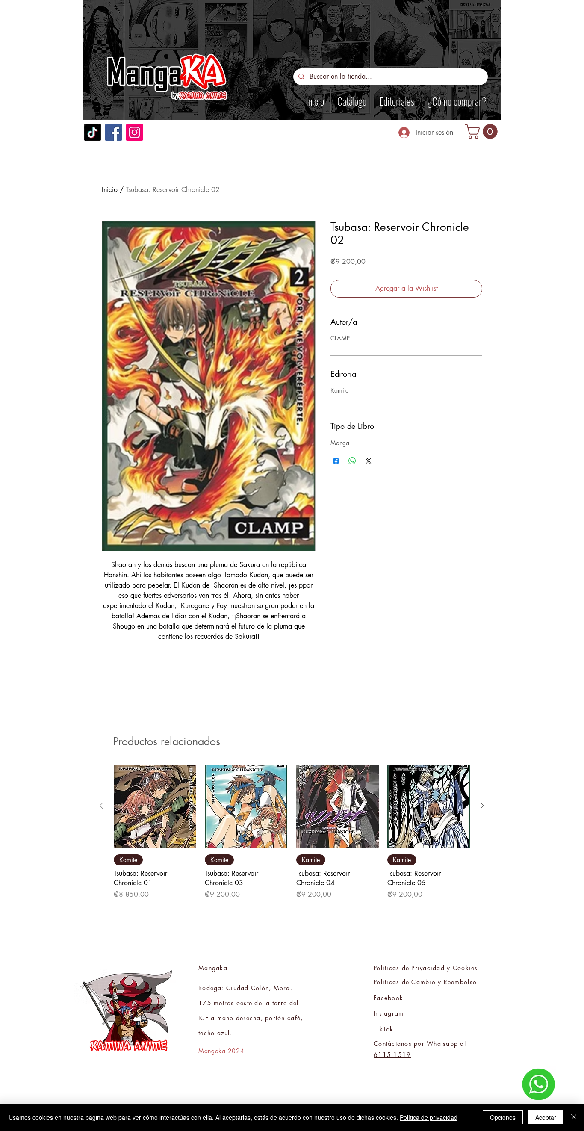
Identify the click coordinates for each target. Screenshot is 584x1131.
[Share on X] (368, 461)
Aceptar (545, 1117)
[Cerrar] (574, 1117)
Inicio (110, 189)
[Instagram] (134, 132)
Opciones (503, 1117)
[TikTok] (92, 132)
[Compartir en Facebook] (336, 461)
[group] (291, 833)
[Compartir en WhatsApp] (352, 461)
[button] (483, 131)
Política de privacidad (428, 1117)
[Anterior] (101, 805)
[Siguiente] (482, 805)
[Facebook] (113, 132)
